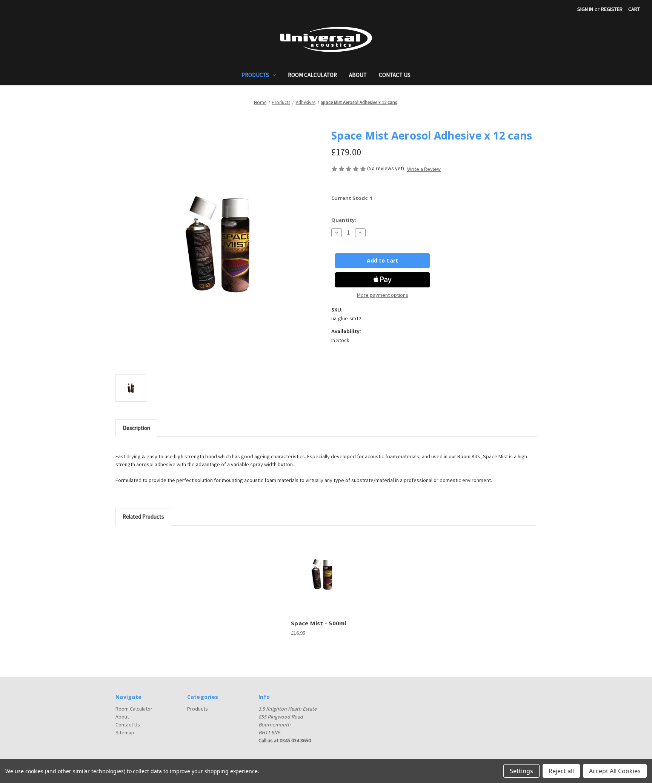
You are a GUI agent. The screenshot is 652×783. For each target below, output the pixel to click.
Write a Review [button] (424, 169)
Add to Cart (322, 580)
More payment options (382, 295)
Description (136, 427)
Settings (521, 771)
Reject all (561, 771)
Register (612, 9)
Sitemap (124, 732)
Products (255, 74)
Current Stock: (351, 198)
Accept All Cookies (615, 771)
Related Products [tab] (143, 516)
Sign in (585, 9)
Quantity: (343, 219)
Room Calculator (312, 74)
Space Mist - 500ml (318, 623)
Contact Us (395, 74)
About (358, 74)
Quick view (321, 567)
